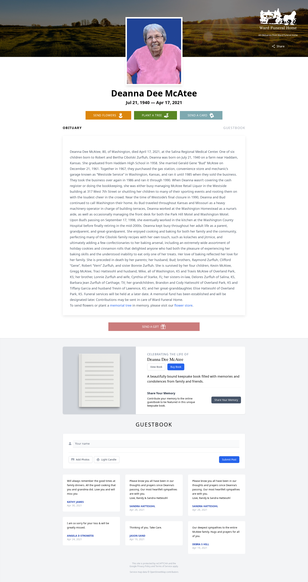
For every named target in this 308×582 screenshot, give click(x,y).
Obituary (72, 128)
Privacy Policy (144, 566)
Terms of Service (163, 566)
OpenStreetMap (158, 571)
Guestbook (234, 128)
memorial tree (121, 305)
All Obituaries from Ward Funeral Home (278, 35)
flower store (183, 305)
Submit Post (229, 459)
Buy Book (175, 366)
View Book (156, 366)
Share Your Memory (226, 400)
